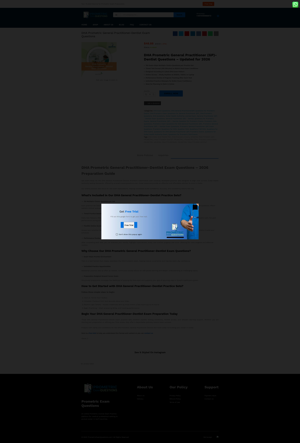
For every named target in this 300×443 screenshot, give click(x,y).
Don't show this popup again (130, 234)
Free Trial (129, 225)
